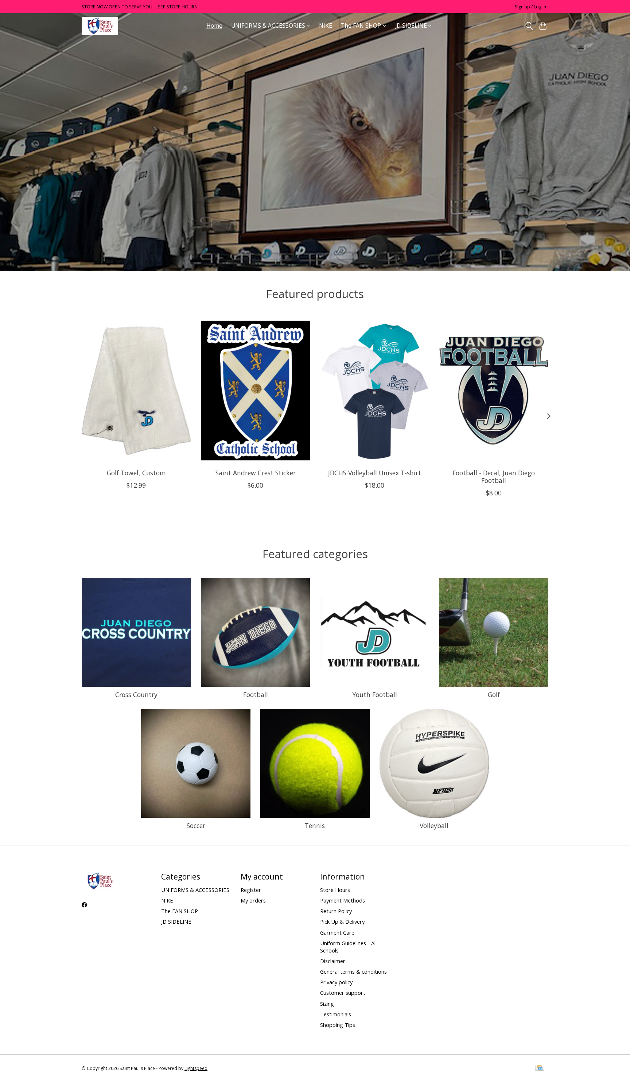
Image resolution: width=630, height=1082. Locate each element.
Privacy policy (336, 982)
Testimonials (335, 1014)
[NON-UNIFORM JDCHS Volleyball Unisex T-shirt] (374, 390)
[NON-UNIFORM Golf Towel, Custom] (136, 390)
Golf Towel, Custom (136, 472)
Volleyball (434, 825)
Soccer (196, 825)
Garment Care (337, 932)
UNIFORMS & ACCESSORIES (195, 889)
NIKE (325, 26)
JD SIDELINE (176, 921)
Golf (494, 694)
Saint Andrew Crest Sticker (255, 472)
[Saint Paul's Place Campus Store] (100, 26)
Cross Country (136, 694)
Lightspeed (195, 1068)
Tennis (315, 825)
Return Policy (336, 911)
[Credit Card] (539, 1068)
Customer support (342, 992)
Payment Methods (342, 900)
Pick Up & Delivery (342, 921)
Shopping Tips (337, 1024)
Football (255, 694)
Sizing (327, 1003)
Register (251, 889)
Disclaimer (332, 961)
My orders (253, 900)
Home (214, 26)
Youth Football (374, 694)
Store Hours (335, 889)
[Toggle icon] (529, 25)
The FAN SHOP (179, 911)
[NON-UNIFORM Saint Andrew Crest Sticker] (255, 390)
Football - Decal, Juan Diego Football (493, 476)
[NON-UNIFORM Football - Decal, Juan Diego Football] (493, 390)
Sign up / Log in (530, 7)
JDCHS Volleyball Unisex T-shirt (374, 472)
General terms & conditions (353, 971)
